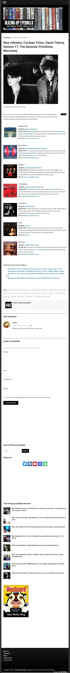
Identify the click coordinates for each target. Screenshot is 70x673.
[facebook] (30, 464)
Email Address (7, 379)
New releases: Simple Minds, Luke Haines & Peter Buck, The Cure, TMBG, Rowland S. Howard (36, 271)
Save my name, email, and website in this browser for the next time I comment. (28, 397)
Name (5, 370)
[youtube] (35, 464)
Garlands (26, 129)
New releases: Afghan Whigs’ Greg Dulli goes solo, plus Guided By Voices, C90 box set (34, 278)
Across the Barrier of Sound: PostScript (18, 290)
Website (5, 388)
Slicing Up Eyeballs (24, 303)
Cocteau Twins (15, 293)
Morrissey (20, 296)
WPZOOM (64, 672)
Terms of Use (7, 660)
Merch (5, 655)
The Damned (28, 296)
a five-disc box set (54, 189)
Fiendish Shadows (26, 293)
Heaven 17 (52, 293)
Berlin (51, 290)
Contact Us (6, 653)
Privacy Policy (7, 658)
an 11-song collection (40, 249)
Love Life (13, 296)
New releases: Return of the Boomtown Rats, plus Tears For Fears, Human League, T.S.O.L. (35, 269)
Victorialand (33, 129)
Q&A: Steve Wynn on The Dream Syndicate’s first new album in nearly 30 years (38, 527)
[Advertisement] (35, 425)
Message (6, 352)
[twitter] (25, 464)
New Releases (7, 37)
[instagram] (40, 464)
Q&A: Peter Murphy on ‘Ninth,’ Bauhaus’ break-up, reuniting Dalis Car (35, 545)
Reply (30, 325)
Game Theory (37, 293)
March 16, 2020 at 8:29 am (20, 325)
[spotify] (45, 464)
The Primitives (38, 296)
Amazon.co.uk (34, 157)
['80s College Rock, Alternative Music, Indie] (32, 18)
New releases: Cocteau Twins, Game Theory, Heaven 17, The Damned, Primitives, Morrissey (34, 46)
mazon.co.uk (35, 138)
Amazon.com (26, 138)
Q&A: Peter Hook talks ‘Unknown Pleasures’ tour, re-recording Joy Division (38, 573)
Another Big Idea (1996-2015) (39, 290)
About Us (6, 651)
